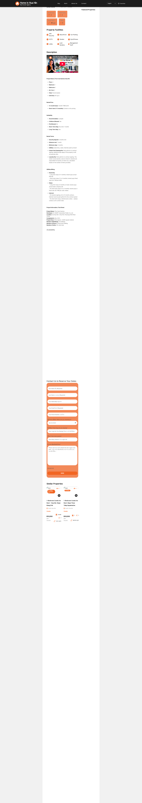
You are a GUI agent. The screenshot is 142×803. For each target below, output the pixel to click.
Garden (62, 39)
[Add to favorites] (59, 495)
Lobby (51, 44)
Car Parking (74, 34)
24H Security (51, 34)
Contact (83, 3)
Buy (59, 3)
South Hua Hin (52, 508)
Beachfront (63, 34)
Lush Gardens (62, 44)
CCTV (51, 39)
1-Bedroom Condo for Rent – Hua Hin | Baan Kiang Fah (54, 503)
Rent (65, 3)
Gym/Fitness (74, 39)
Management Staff (74, 44)
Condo (49, 511)
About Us (74, 3)
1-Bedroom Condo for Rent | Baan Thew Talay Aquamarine (71, 503)
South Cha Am (69, 508)
